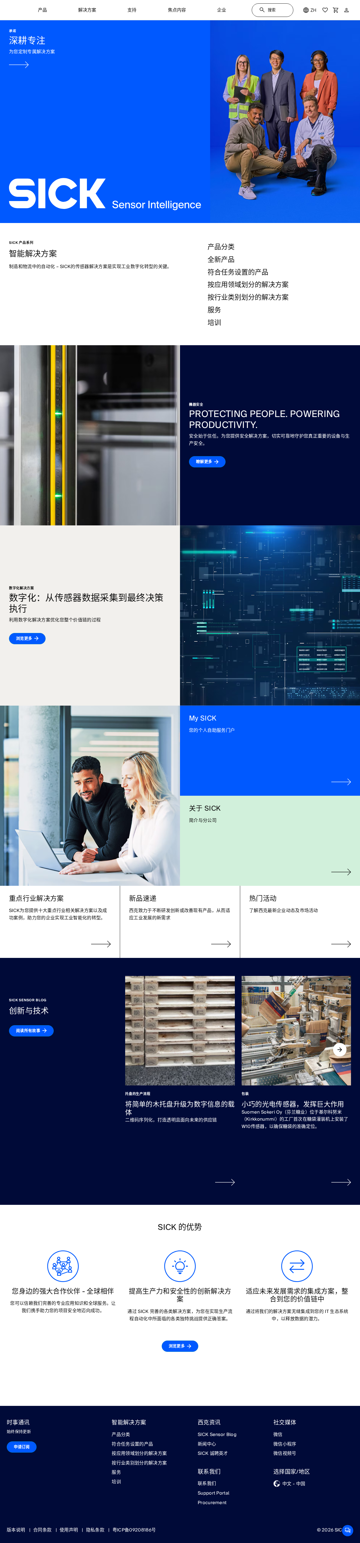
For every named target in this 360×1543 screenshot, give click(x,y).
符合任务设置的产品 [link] (132, 1444)
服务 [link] (116, 1472)
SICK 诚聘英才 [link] (213, 1453)
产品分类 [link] (121, 1435)
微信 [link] (278, 1435)
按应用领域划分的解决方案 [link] (139, 1453)
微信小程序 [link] (284, 1444)
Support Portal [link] (213, 1493)
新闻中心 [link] (207, 1444)
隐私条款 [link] (96, 1530)
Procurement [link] (212, 1503)
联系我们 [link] (207, 1484)
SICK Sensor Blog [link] (217, 1435)
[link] (180, 121)
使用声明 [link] (69, 1530)
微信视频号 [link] (284, 1453)
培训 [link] (116, 1482)
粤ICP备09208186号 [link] (134, 1530)
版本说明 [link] (16, 1530)
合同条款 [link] (43, 1530)
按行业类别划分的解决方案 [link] (139, 1463)
